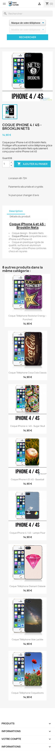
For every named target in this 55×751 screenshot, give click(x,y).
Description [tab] (16, 211)
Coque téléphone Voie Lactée (27, 639)
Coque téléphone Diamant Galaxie (27, 586)
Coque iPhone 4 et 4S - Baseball (27, 479)
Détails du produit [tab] (20, 216)
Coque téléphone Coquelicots (27, 692)
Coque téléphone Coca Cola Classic (28, 372)
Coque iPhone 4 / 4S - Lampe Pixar (27, 532)
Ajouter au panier (32, 164)
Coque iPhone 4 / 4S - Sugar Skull (27, 426)
